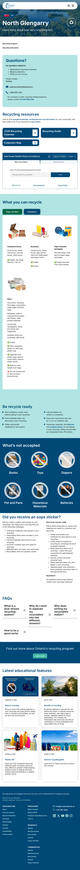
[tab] (12, 212)
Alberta (30, 828)
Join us (30, 819)
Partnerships (7, 822)
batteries (70, 424)
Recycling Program (9, 44)
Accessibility (7, 831)
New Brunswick (33, 831)
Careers (5, 825)
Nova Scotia (32, 834)
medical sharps (56, 427)
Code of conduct (8, 812)
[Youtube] (62, 815)
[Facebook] (66, 815)
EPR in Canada (33, 809)
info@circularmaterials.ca (65, 806)
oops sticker (36, 122)
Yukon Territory (33, 841)
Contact (5, 828)
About (4, 809)
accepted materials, (21, 119)
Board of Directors (9, 815)
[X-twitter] (58, 815)
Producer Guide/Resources (37, 815)
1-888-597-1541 (15, 92)
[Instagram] (71, 815)
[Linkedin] (54, 815)
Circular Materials (26, 99)
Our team (5, 819)
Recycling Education (10, 48)
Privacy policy (7, 834)
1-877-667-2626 (62, 810)
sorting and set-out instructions (42, 119)
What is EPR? (32, 812)
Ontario (30, 837)
